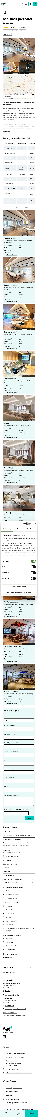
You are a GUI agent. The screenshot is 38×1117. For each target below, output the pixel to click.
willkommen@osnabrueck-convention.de (19, 1073)
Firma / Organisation (13, 743)
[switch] (33, 566)
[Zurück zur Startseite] (4, 4)
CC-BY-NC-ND (32, 60)
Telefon (6, 786)
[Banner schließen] (35, 523)
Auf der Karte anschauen (28, 967)
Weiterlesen (7, 131)
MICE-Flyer (9, 1095)
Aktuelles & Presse (12, 1091)
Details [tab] (19, 529)
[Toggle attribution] (33, 95)
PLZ (5, 760)
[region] (19, 87)
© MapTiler (13, 95)
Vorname (10, 725)
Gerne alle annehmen (19, 586)
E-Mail (9, 777)
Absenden (30, 818)
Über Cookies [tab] (31, 529)
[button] (19, 255)
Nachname (10, 734)
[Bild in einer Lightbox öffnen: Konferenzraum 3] (11, 68)
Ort (8, 769)
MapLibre (7, 95)
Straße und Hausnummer (11, 751)
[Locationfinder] (35, 4)
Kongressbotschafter (12, 1099)
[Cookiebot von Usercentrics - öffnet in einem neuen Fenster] (23, 523)
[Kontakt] (30, 4)
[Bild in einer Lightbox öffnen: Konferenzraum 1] (19, 50)
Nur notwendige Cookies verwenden (19, 592)
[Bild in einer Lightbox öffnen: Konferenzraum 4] (27, 68)
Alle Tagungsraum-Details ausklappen (25, 208)
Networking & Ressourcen (14, 1088)
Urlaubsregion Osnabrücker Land (16, 1103)
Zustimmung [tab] (7, 529)
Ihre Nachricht (11, 795)
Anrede (6, 717)
